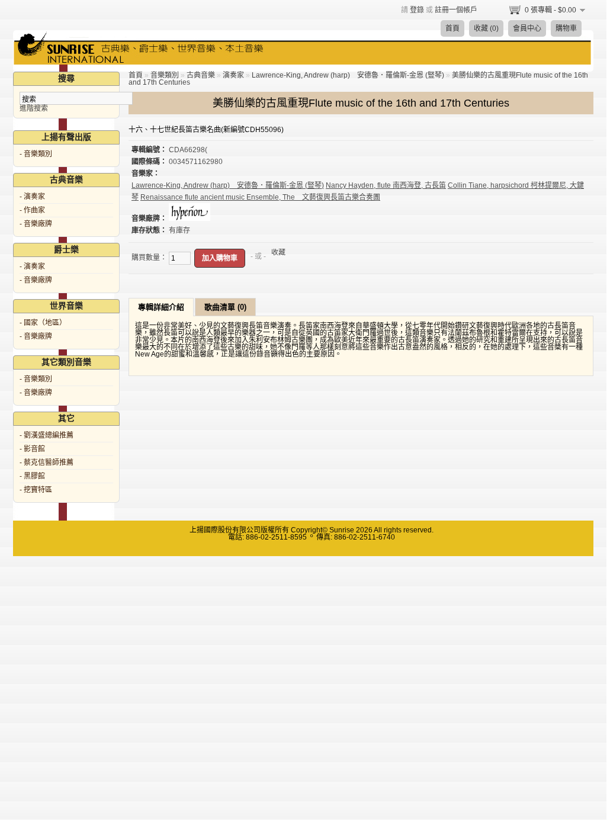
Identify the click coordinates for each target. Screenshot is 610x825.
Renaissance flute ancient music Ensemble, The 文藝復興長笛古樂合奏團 (260, 197)
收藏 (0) (486, 28)
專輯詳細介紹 (161, 307)
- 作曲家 (32, 210)
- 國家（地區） (43, 323)
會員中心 (527, 28)
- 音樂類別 (36, 154)
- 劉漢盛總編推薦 (46, 435)
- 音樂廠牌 (36, 224)
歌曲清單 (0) (225, 307)
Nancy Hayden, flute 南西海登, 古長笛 (386, 185)
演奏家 (233, 75)
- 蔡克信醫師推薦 (46, 462)
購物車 (566, 28)
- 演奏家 (32, 196)
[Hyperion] (189, 218)
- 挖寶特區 (36, 490)
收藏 (278, 252)
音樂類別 (164, 75)
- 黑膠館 (32, 476)
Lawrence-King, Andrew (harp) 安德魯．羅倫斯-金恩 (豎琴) (348, 75)
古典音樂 (201, 75)
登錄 (417, 10)
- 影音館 (32, 449)
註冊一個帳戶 (456, 10)
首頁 (452, 28)
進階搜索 (34, 108)
